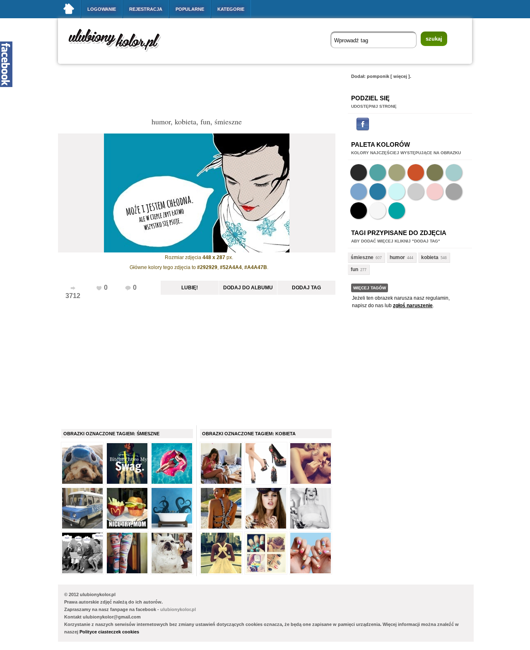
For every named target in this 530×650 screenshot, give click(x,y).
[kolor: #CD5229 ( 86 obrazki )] (415, 172)
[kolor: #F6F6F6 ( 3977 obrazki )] (377, 210)
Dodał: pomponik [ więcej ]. (381, 76)
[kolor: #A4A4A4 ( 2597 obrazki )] (454, 191)
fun (354, 269)
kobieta (429, 257)
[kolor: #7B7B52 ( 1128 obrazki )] (434, 172)
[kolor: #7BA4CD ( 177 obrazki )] (358, 191)
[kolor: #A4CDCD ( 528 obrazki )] (454, 172)
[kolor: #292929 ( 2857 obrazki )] (358, 172)
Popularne (190, 9)
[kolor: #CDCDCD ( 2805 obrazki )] (415, 191)
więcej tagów (369, 288)
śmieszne (362, 257)
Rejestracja (145, 9)
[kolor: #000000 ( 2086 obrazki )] (358, 210)
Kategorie (230, 9)
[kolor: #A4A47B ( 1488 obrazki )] (396, 172)
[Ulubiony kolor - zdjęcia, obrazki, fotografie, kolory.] (120, 53)
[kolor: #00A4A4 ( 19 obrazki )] (396, 210)
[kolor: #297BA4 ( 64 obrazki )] (377, 191)
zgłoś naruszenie (413, 305)
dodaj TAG (306, 288)
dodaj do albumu (248, 288)
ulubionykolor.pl (178, 609)
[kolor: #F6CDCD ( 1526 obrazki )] (434, 191)
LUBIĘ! (189, 288)
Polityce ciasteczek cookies (109, 631)
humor (397, 257)
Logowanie (101, 9)
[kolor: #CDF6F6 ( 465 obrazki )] (396, 191)
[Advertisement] (208, 93)
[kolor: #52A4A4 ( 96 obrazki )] (377, 172)
